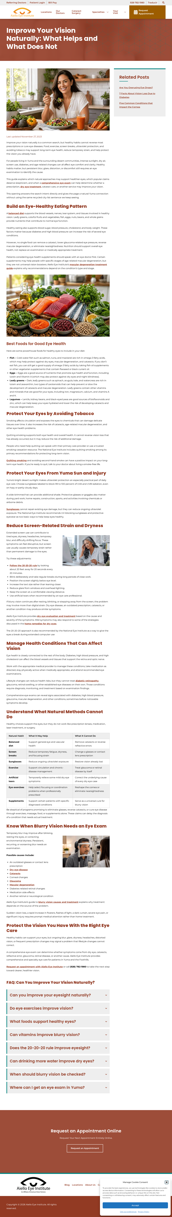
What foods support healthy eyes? (43, 1021)
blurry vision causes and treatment (58, 902)
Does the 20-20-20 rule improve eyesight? (50, 1048)
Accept (135, 1205)
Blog (67, 1185)
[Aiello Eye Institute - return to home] (33, 1185)
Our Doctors (60, 12)
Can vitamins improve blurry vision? (45, 1034)
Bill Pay (52, 2)
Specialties (98, 12)
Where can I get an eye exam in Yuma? (47, 1087)
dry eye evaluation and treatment (56, 616)
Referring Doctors (16, 2)
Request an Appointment (85, 1148)
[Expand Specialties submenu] (106, 12)
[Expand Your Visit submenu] (124, 12)
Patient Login (37, 2)
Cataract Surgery (76, 12)
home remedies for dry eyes (40, 623)
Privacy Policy (143, 1212)
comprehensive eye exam (56, 183)
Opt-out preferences (128, 1212)
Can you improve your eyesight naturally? (50, 995)
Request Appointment (146, 12)
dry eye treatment (30, 186)
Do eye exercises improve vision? (41, 1008)
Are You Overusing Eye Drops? (136, 87)
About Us (90, 1185)
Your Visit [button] (115, 12)
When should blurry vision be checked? (47, 1074)
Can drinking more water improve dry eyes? (52, 1061)
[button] (166, 1182)
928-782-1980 (137, 2)
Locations (46, 12)
